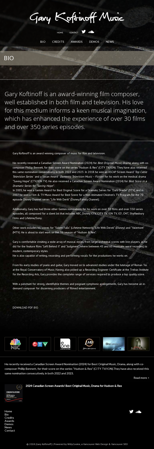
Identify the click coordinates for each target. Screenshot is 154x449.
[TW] (85, 31)
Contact (10, 430)
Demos (9, 424)
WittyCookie (73, 444)
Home (8, 411)
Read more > (141, 377)
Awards (9, 421)
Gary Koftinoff (77, 20)
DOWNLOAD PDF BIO (25, 307)
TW (132, 413)
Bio (7, 414)
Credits (9, 417)
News (8, 427)
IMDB (145, 412)
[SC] (91, 31)
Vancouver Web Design (95, 444)
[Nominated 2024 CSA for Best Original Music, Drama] (14, 394)
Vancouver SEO (119, 444)
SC (138, 413)
